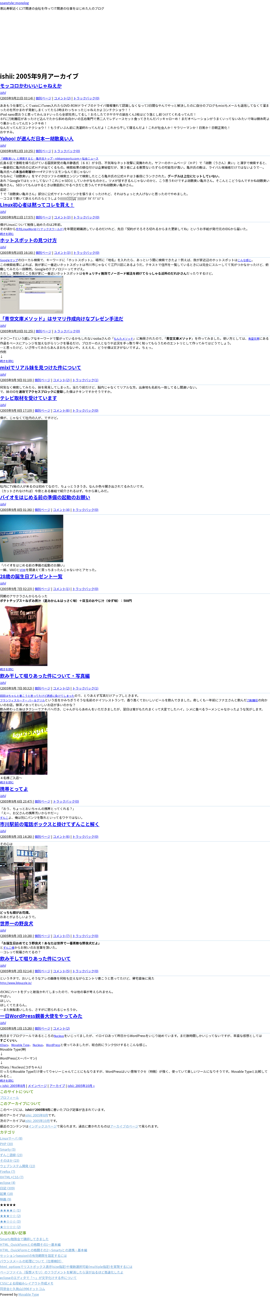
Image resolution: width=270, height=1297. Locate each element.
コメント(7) (61, 935)
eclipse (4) (7, 1182)
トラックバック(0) (86, 98)
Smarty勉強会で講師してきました (24, 1238)
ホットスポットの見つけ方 (28, 240)
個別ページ (43, 98)
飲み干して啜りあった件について (35, 958)
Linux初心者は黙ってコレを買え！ (37, 204)
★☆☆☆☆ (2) (10, 1226)
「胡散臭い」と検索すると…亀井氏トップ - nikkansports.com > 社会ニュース (49, 158)
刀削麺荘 (252, 700)
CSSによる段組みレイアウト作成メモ (26, 1283)
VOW (22, 570)
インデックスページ (42, 1126)
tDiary (4, 1045)
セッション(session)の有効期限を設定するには (33, 1255)
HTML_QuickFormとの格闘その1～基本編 (30, 1244)
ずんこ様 (8, 948)
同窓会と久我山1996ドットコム (22, 1288)
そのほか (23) (9, 1160)
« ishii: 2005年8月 (12, 1085)
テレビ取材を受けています (28, 397)
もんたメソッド (123, 339)
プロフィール (9, 1097)
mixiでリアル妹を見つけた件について (40, 367)
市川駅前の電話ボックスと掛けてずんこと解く (49, 823)
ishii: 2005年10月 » (81, 1085)
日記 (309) (7, 1188)
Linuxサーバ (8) (11, 1138)
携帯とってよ (14, 788)
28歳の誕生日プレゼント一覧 (31, 576)
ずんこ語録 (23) (11, 1154)
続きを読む (7, 234)
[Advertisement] (135, 40)
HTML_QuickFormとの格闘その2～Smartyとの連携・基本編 (43, 1250)
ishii (3, 92)
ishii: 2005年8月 (36, 1115)
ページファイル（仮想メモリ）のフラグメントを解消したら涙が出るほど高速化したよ (61, 1272)
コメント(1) (61, 588)
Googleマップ (9, 260)
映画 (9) (5, 1199)
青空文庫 (253, 339)
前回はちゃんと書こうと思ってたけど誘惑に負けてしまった (37, 696)
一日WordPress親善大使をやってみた (41, 1015)
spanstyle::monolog (14, 2)
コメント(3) (62, 217)
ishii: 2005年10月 (37, 1120)
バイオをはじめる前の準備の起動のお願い (45, 497)
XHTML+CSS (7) (12, 1177)
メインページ (37, 1085)
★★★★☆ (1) (10, 1210)
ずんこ (4, 818)
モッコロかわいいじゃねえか (31, 85)
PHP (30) (6, 1143)
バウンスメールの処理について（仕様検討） (31, 1261)
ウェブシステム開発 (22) (17, 1166)
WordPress (53, 1045)
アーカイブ (57, 1085)
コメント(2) (62, 98)
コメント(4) (61, 509)
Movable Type (20, 1045)
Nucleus (59, 1036)
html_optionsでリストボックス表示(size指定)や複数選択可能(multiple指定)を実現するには (66, 1266)
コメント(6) (61, 410)
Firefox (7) (7, 1171)
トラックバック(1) (85, 379)
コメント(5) (61, 971)
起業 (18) (6, 1193)
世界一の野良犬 (16, 923)
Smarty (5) (8, 1149)
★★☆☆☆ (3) (10, 1221)
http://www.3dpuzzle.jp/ (16, 983)
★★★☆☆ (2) (10, 1215)
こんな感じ (244, 260)
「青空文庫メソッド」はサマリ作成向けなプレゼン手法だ (61, 318)
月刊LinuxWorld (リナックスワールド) (40, 229)
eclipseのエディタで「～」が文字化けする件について (38, 1277)
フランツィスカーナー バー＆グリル (22, 700)
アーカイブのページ (124, 1126)
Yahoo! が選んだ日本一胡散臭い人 (37, 138)
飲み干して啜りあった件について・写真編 (45, 675)
